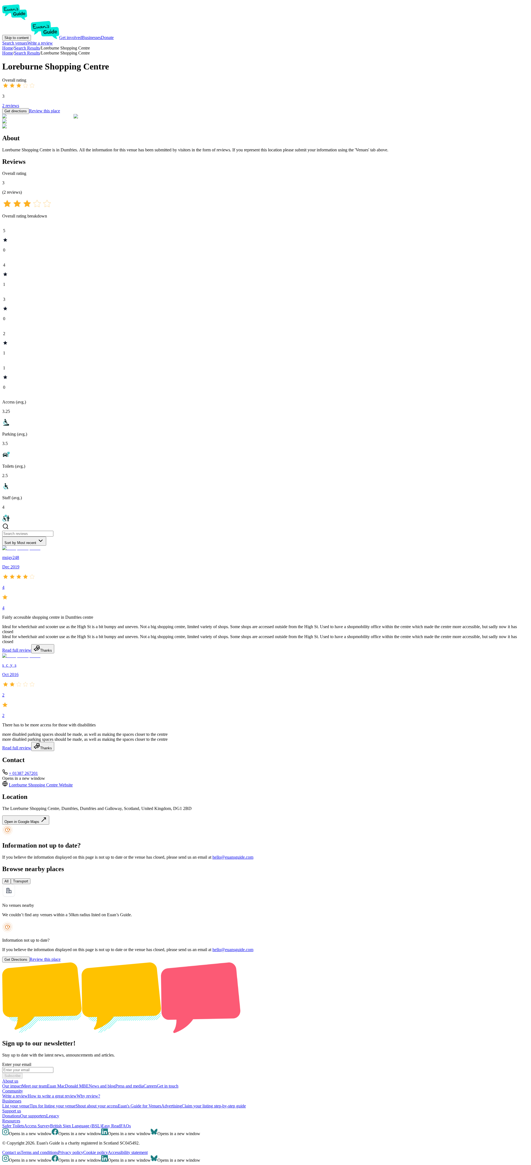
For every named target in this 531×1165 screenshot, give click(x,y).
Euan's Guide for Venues (139, 1106)
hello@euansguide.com (232, 857)
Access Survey (37, 1125)
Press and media (129, 1086)
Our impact (12, 1086)
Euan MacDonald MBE (68, 1086)
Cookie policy (95, 1152)
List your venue (16, 1106)
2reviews (10, 105)
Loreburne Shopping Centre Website (41, 785)
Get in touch (167, 1086)
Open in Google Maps (22, 822)
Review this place (44, 110)
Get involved (70, 37)
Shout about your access (97, 1106)
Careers (150, 1086)
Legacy (52, 1116)
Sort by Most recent (20, 543)
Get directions (15, 111)
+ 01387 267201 (23, 773)
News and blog (102, 1086)
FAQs (125, 1125)
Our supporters (33, 1116)
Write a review (40, 43)
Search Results (27, 53)
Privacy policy (70, 1152)
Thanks (46, 650)
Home (7, 53)
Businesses (91, 37)
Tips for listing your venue (53, 1106)
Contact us (11, 1152)
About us (10, 1081)
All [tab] (6, 881)
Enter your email (16, 1064)
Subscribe (12, 1076)
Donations (11, 1116)
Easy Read (110, 1125)
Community (12, 1091)
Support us (11, 1111)
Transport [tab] (20, 881)
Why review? (88, 1096)
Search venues (14, 43)
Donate (107, 37)
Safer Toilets (13, 1125)
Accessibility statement (128, 1152)
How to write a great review (52, 1096)
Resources (11, 1121)
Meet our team (34, 1086)
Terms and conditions (39, 1152)
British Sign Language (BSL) (75, 1125)
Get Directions (15, 959)
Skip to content (16, 38)
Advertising (171, 1106)
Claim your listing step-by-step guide (214, 1106)
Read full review (16, 650)
